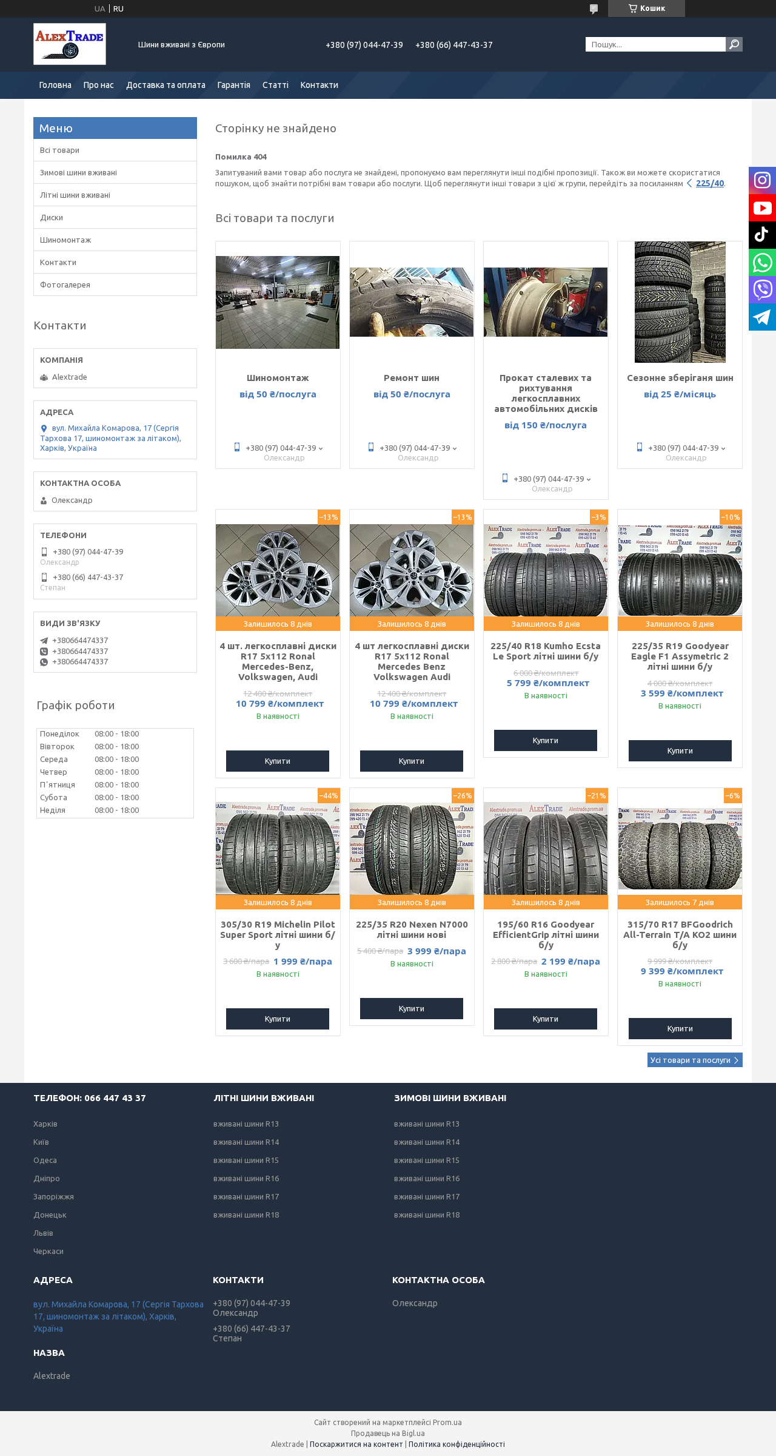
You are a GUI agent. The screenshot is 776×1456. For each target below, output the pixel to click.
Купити (277, 761)
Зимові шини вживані (78, 172)
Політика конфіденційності (457, 1444)
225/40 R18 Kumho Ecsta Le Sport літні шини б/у (545, 651)
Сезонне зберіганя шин (680, 377)
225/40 (710, 183)
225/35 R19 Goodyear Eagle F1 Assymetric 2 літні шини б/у (680, 656)
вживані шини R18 (246, 1214)
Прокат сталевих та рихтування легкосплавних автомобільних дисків (546, 393)
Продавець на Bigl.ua (388, 1433)
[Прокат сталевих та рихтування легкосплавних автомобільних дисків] (546, 302)
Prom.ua (447, 1422)
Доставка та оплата (166, 85)
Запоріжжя (53, 1196)
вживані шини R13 (246, 1123)
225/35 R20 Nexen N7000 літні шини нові (412, 929)
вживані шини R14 (246, 1142)
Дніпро (46, 1178)
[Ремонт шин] (412, 302)
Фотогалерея (65, 284)
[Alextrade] (78, 44)
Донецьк (50, 1214)
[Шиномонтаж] (278, 302)
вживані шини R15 (246, 1160)
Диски (51, 217)
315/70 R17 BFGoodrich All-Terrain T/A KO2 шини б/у (680, 934)
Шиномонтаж (278, 377)
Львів (43, 1232)
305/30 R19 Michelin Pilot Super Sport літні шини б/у (277, 934)
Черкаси (48, 1251)
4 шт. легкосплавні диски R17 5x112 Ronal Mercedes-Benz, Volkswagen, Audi (277, 661)
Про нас (99, 85)
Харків (45, 1123)
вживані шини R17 (246, 1196)
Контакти (319, 85)
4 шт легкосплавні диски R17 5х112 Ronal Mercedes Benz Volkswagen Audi (412, 661)
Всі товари (59, 150)
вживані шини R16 (246, 1178)
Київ (41, 1142)
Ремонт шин (412, 377)
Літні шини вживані (75, 194)
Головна (55, 85)
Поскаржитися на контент (356, 1444)
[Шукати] (734, 44)
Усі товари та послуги (691, 1060)
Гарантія (234, 85)
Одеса (45, 1160)
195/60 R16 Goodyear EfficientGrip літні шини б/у (546, 934)
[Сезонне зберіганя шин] (680, 302)
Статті (276, 85)
